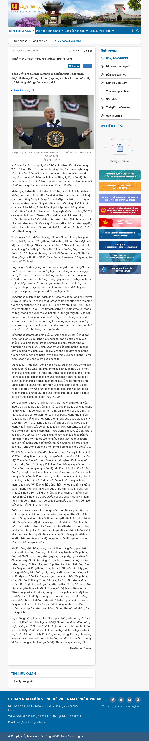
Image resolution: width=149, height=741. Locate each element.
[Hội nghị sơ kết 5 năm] (120, 186)
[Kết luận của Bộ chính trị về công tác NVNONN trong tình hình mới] (120, 174)
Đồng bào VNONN (42, 41)
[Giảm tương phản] (91, 51)
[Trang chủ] (74, 13)
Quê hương (20, 41)
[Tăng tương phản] (87, 51)
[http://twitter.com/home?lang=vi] (121, 700)
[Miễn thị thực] (120, 257)
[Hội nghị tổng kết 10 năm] (120, 198)
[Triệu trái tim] (120, 222)
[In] (83, 51)
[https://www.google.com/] (138, 700)
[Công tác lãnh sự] (120, 245)
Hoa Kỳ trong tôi (24, 90)
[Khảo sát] (120, 210)
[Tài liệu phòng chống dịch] (120, 233)
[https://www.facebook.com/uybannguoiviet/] (113, 700)
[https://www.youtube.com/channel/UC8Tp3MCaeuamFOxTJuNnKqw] (129, 700)
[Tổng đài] (120, 269)
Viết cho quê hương (69, 41)
